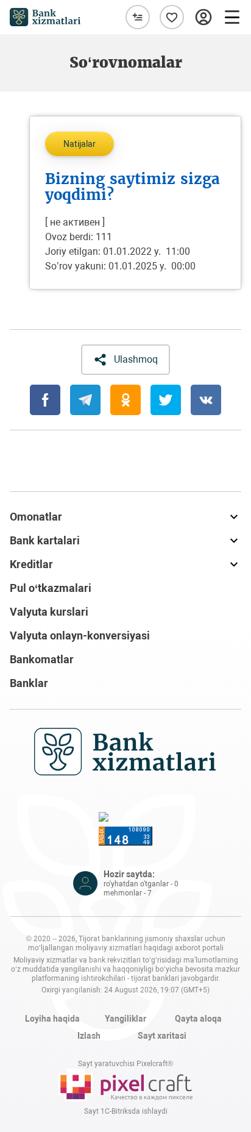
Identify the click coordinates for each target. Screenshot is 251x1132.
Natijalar (79, 144)
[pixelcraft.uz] (125, 1085)
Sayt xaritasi (162, 1036)
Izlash (89, 1036)
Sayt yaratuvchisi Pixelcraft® (125, 1063)
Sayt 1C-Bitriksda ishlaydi (126, 1111)
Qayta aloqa (198, 1018)
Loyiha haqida (52, 1018)
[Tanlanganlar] (172, 17)
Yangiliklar (125, 1018)
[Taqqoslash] (137, 17)
